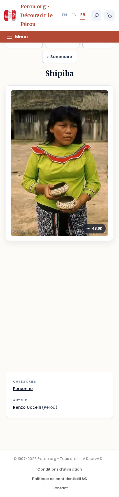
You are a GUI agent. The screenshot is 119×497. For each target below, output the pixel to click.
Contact (59, 488)
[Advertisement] (59, 310)
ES (73, 15)
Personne (23, 389)
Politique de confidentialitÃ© (59, 478)
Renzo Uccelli (27, 407)
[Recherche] (96, 15)
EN (64, 15)
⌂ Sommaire (59, 57)
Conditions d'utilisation (59, 469)
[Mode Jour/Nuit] (109, 15)
